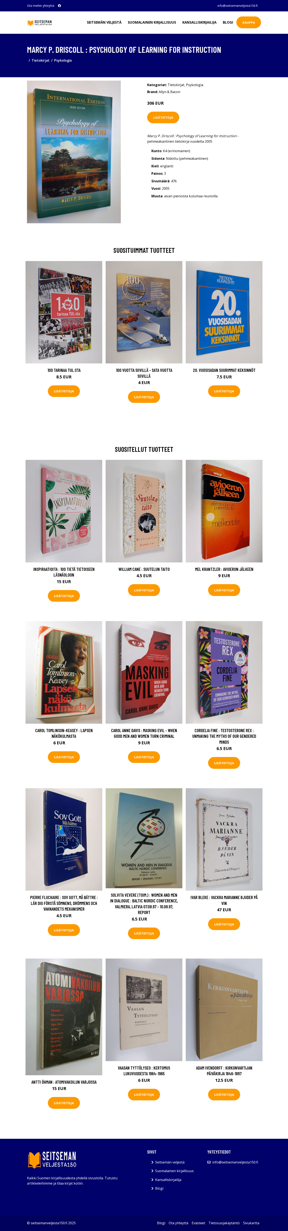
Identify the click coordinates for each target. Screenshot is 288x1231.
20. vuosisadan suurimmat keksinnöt (224, 370)
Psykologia (63, 60)
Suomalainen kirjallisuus (152, 22)
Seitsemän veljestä (104, 22)
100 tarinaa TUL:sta (64, 370)
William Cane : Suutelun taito (144, 569)
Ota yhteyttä (178, 1223)
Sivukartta (251, 1223)
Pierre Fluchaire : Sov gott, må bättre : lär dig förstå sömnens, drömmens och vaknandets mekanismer (64, 903)
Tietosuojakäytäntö (224, 1223)
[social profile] (59, 6)
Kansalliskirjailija (199, 22)
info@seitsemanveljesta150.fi (238, 6)
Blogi (228, 22)
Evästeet (198, 1223)
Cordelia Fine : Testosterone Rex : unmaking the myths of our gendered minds (224, 736)
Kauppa (248, 22)
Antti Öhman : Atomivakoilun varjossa (64, 1082)
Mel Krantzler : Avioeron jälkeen (224, 569)
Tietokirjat (41, 60)
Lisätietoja (163, 117)
